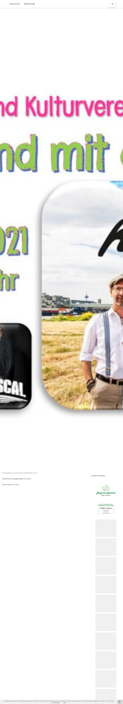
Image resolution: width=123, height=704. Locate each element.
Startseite (14, 4)
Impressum (29, 4)
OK (65, 703)
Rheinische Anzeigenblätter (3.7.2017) (16, 479)
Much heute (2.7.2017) (10, 485)
